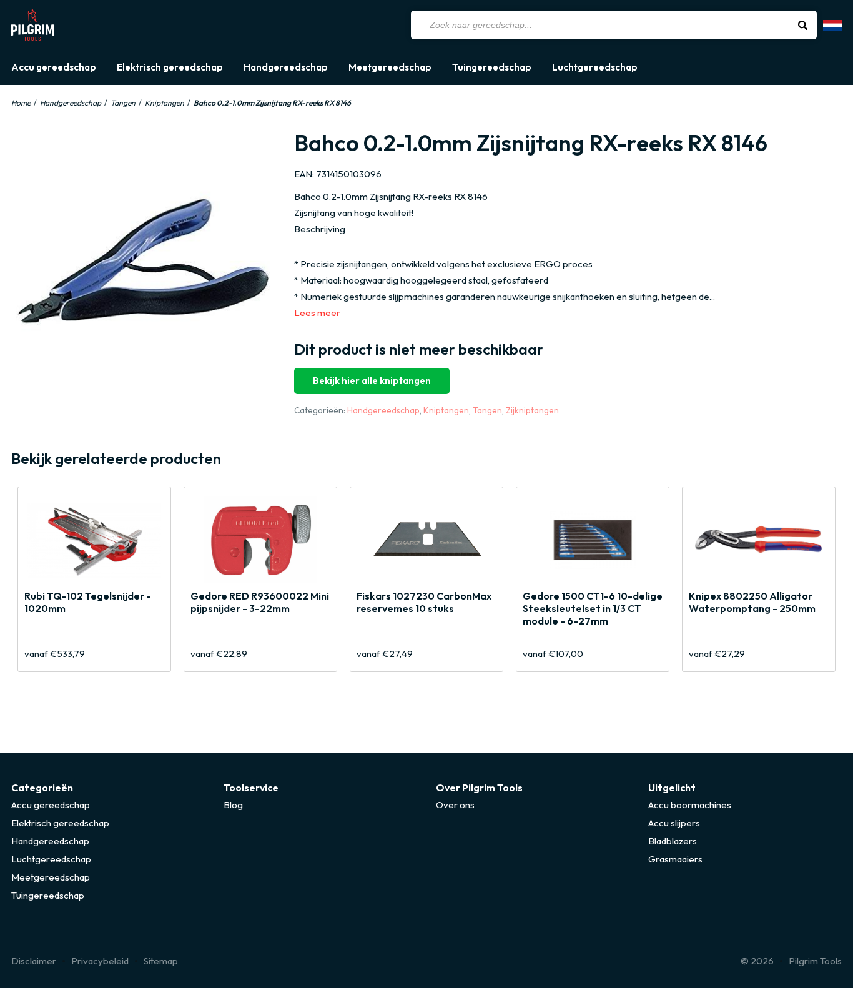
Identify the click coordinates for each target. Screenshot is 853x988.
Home (21, 102)
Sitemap (161, 961)
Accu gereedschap (53, 67)
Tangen (123, 102)
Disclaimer (33, 961)
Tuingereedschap (491, 67)
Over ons (455, 805)
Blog (233, 805)
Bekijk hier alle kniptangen (372, 381)
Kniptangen (164, 102)
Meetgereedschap (389, 67)
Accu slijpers (674, 823)
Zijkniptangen (532, 410)
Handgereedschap (286, 67)
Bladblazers (672, 841)
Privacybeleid (100, 961)
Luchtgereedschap (595, 67)
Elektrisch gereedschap (170, 67)
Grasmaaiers (675, 859)
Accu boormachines (689, 805)
